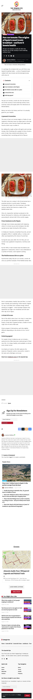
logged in (11, 457)
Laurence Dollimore (11, 59)
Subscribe (5, 422)
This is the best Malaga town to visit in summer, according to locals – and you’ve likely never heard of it (16, 500)
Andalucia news (12, 357)
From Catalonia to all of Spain (12, 87)
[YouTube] (7, 659)
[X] (4, 659)
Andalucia (26, 602)
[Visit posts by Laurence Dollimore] (3, 435)
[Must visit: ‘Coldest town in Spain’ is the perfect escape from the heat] (16, 472)
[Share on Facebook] (6, 56)
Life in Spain (11, 34)
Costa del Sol (8, 643)
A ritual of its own (9, 92)
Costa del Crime (17, 643)
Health (5, 34)
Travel (4, 480)
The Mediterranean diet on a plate (13, 89)
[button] (27, 695)
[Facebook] (2, 659)
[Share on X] (9, 56)
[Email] (11, 56)
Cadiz (25, 608)
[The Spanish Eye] (16, 6)
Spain (9, 403)
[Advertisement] (16, 155)
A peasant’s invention (10, 84)
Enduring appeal (9, 95)
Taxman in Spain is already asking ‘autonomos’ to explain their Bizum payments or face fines (11, 627)
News (25, 611)
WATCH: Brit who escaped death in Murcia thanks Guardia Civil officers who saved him (11, 617)
